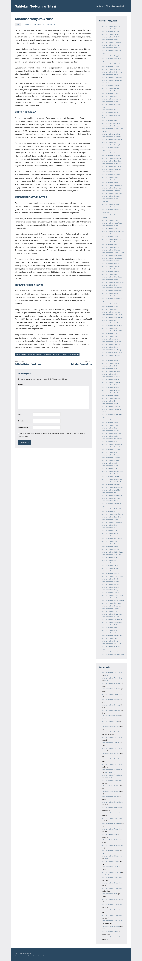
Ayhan (106, 675)
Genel (18, 24)
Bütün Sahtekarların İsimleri (115, 6)
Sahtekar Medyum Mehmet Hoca (112, 576)
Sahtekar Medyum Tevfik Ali (111, 37)
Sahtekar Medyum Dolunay (110, 430)
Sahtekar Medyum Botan (110, 226)
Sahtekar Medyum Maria (109, 638)
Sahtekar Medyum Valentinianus (112, 64)
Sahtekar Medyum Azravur (110, 247)
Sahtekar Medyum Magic (110, 110)
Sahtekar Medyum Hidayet (110, 460)
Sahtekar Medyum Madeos (110, 34)
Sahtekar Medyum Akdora (110, 204)
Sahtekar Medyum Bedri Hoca (111, 166)
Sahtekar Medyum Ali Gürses (111, 598)
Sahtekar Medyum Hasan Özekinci (113, 514)
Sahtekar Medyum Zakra (110, 29)
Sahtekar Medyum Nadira (110, 565)
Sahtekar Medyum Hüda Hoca (111, 644)
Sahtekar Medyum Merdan (110, 271)
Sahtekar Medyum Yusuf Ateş (111, 93)
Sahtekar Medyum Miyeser (110, 266)
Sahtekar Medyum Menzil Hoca (112, 444)
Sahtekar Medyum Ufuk (109, 274)
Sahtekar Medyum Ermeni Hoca (112, 517)
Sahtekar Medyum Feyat (109, 420)
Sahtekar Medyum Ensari (110, 177)
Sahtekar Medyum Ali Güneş (111, 390)
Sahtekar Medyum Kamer (110, 236)
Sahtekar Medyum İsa (109, 493)
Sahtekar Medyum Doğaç (110, 293)
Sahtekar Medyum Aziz (109, 633)
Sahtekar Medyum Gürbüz (110, 263)
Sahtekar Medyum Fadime (110, 234)
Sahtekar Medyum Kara (109, 96)
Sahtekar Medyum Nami (109, 563)
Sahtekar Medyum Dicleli (110, 557)
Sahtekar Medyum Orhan (110, 546)
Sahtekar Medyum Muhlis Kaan (112, 258)
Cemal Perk (105, 875)
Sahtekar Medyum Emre (109, 560)
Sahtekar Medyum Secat (110, 333)
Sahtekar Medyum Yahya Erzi (111, 476)
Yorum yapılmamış (48, 24)
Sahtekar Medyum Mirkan (110, 75)
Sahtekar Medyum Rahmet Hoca (112, 447)
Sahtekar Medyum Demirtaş (111, 498)
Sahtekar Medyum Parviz (110, 404)
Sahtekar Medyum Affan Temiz (112, 239)
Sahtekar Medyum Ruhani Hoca (112, 325)
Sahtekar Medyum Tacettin (110, 592)
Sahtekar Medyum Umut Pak (111, 26)
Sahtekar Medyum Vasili (109, 120)
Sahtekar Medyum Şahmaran (111, 250)
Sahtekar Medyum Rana (109, 525)
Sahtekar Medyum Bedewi (110, 320)
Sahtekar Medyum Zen (109, 401)
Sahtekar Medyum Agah (109, 463)
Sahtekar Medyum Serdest (110, 66)
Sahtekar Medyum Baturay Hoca (112, 145)
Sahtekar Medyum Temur (110, 228)
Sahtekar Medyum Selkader (111, 91)
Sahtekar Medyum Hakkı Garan (112, 255)
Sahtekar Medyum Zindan (110, 336)
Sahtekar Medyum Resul (110, 579)
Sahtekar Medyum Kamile (110, 269)
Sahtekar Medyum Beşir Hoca (111, 433)
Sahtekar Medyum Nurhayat (111, 190)
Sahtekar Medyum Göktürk (110, 573)
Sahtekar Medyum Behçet (110, 617)
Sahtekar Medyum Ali (108, 511)
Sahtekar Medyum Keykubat (111, 69)
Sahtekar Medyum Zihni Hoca (111, 393)
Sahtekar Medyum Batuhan (110, 31)
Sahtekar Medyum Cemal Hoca (112, 619)
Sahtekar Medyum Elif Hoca (111, 382)
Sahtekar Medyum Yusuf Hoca (111, 220)
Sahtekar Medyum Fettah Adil (111, 482)
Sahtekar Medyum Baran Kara (111, 158)
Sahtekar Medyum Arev (109, 172)
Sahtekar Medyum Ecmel (110, 347)
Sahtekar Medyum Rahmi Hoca (112, 495)
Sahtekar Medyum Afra (109, 627)
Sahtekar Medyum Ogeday (110, 584)
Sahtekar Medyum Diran (109, 285)
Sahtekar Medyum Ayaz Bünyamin (113, 600)
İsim (20, 414)
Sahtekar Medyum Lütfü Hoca (111, 449)
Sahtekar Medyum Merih (109, 541)
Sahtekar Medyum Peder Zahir (112, 42)
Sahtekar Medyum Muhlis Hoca (112, 439)
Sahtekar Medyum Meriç (109, 385)
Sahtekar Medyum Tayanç (110, 608)
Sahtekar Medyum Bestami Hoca (112, 471)
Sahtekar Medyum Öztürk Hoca (112, 72)
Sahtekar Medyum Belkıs (110, 641)
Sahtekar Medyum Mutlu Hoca (111, 48)
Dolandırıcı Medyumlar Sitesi (111, 716)
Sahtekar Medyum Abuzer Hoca (112, 99)
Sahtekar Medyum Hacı (109, 328)
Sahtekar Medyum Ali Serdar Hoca (113, 231)
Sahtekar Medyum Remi (109, 296)
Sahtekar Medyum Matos (110, 279)
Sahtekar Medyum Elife (109, 468)
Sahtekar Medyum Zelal (109, 530)
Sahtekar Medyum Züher (110, 425)
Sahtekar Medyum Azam (109, 571)
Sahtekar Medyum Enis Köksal (112, 161)
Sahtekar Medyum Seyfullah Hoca (113, 509)
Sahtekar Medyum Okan (109, 368)
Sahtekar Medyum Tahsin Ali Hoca (113, 252)
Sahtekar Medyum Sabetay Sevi (112, 479)
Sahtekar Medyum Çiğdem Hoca (112, 552)
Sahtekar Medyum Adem (110, 374)
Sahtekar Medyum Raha (109, 528)
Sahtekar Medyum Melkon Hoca (112, 635)
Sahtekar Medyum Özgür (110, 101)
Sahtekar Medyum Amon (110, 112)
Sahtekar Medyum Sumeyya (111, 174)
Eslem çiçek (108, 772)
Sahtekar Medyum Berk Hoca (111, 137)
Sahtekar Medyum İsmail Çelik (111, 490)
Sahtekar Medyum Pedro (110, 611)
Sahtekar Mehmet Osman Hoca (112, 352)
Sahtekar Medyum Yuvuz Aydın (112, 77)
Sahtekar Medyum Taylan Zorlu (112, 341)
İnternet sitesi (23, 427)
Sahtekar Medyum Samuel (110, 587)
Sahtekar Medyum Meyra (110, 180)
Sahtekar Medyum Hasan (110, 466)
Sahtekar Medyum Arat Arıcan (111, 323)
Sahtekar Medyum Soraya (110, 242)
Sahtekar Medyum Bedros (110, 126)
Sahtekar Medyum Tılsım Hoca (111, 169)
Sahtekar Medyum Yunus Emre (112, 522)
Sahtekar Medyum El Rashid (111, 457)
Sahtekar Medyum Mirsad (110, 501)
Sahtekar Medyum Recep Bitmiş (112, 290)
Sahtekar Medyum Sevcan (110, 581)
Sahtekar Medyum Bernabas (111, 196)
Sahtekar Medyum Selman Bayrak (113, 282)
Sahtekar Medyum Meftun (110, 395)
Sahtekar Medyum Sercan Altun (112, 614)
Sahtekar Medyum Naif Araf (111, 88)
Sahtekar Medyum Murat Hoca (111, 344)
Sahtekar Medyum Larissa (110, 85)
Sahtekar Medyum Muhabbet (111, 484)
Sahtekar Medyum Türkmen (111, 536)
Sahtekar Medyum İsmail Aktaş (112, 622)
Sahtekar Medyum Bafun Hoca (112, 188)
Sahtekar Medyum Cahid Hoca (111, 406)
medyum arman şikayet (52, 354)
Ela (103, 853)
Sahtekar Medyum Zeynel (110, 519)
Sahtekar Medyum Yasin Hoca (111, 544)
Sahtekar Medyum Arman (110, 182)
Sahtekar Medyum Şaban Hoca (112, 277)
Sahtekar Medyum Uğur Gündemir (113, 654)
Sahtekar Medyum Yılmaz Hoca (112, 288)
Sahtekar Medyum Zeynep (110, 261)
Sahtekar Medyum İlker (109, 207)
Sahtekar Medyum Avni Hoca (111, 155)
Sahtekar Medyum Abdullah (111, 371)
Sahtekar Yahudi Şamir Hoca (111, 123)
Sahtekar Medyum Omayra (110, 379)
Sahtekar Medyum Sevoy (110, 590)
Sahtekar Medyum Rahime (110, 387)
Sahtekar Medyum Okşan (110, 441)
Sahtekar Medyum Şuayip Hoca (112, 56)
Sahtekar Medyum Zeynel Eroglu (112, 595)
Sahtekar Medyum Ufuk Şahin (111, 398)
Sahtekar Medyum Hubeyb (110, 45)
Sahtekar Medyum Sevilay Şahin (112, 331)
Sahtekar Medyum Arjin (109, 244)
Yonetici (37, 24)
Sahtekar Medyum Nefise (110, 436)
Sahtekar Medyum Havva (110, 306)
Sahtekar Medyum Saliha (110, 533)
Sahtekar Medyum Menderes (111, 312)
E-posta (21, 421)
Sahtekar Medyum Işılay (109, 309)
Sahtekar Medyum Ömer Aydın (111, 603)
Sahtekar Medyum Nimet (110, 568)
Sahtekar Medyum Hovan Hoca (112, 139)
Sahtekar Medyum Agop (109, 142)
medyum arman (21, 354)
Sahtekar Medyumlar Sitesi (35, 6)
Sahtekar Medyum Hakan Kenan (112, 317)
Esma (106, 858)
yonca (103, 718)
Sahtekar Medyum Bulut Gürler (112, 538)
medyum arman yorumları (70, 354)
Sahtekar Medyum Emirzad (110, 363)
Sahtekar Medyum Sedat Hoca (111, 474)
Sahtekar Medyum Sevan (110, 452)
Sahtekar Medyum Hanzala (110, 549)
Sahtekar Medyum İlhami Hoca (111, 555)
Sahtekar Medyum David (109, 366)
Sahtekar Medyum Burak (110, 428)
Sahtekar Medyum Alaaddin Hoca (112, 487)
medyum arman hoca (35, 354)
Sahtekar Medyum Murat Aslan (112, 223)
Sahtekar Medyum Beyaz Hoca (111, 606)
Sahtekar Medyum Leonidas (111, 134)
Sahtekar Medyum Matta (110, 39)
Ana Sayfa (99, 6)
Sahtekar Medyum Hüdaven (111, 153)
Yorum (20, 384)
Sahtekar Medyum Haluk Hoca (111, 377)
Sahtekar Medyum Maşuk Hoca (112, 185)
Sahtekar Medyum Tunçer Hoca (112, 193)
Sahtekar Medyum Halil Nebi (111, 304)
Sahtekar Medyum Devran (110, 455)
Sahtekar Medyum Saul (109, 625)
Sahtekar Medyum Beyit (109, 630)
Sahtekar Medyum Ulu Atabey (111, 350)
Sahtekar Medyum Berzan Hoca (112, 164)
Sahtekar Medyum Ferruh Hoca (112, 315)
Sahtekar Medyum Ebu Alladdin (112, 652)
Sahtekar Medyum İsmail (110, 422)
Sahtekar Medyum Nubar (110, 339)
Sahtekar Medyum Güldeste (111, 360)
